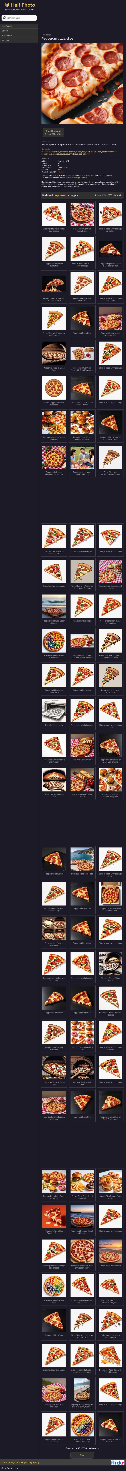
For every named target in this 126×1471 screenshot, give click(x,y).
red (57, 154)
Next (82, 1455)
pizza (53, 154)
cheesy (51, 152)
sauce (62, 154)
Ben (59, 170)
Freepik (61, 172)
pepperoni (45, 154)
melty (104, 152)
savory (68, 154)
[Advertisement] (19, 59)
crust (57, 152)
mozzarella (112, 152)
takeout (86, 154)
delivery (72, 152)
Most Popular (7, 26)
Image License (81, 178)
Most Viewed (7, 36)
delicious (64, 152)
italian (93, 152)
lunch (99, 152)
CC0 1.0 (102, 176)
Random (5, 40)
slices (79, 154)
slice (74, 154)
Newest (5, 31)
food (88, 152)
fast (83, 152)
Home (4, 1462)
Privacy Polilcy (32, 1462)
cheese (44, 152)
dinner (78, 152)
